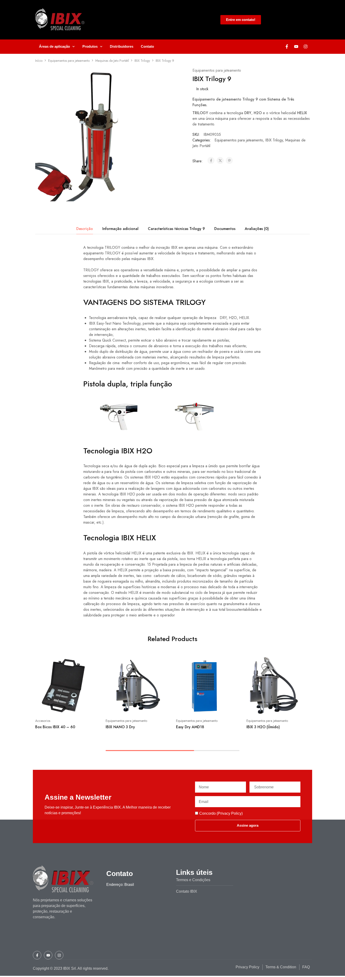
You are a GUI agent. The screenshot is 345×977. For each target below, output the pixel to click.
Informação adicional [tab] (120, 228)
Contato (147, 46)
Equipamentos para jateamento (69, 60)
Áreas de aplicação (54, 46)
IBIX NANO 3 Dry (120, 727)
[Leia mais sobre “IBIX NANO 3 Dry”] (121, 706)
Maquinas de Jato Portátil (112, 60)
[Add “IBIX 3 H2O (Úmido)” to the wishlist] (286, 706)
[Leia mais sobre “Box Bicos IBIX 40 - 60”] (51, 706)
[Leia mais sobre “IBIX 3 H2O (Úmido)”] (262, 706)
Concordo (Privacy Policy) (221, 813)
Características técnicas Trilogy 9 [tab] (176, 228)
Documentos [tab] (224, 228)
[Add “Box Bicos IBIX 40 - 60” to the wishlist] (75, 706)
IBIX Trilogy (142, 60)
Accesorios (42, 720)
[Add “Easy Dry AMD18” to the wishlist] (216, 706)
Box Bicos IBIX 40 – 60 (55, 727)
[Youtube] (296, 46)
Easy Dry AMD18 (190, 727)
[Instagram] (305, 46)
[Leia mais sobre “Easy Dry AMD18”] (191, 706)
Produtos (90, 46)
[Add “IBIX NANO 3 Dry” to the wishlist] (145, 706)
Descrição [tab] (84, 228)
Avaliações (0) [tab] (257, 228)
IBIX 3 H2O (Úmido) (263, 727)
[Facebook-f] (287, 46)
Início (38, 60)
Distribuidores (121, 46)
